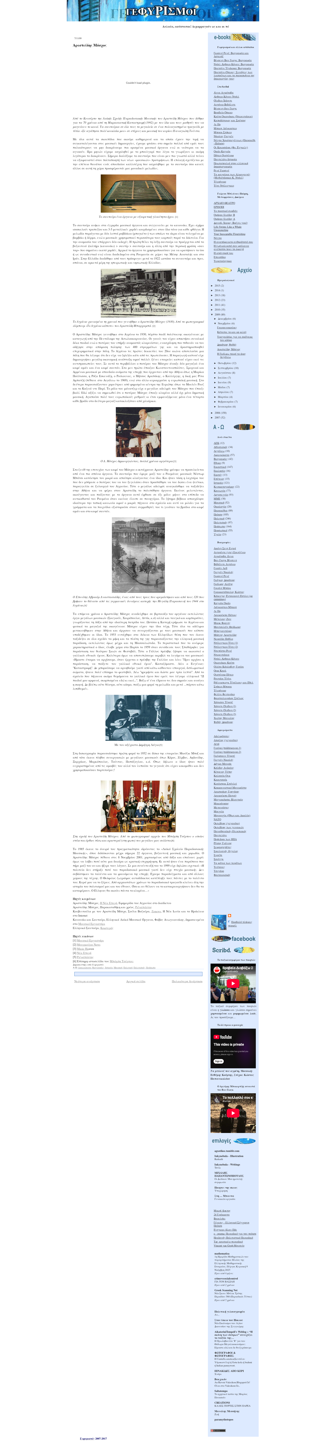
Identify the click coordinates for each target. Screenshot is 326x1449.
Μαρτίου (223, 397)
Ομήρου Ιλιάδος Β (224, 215)
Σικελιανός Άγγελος (226, 851)
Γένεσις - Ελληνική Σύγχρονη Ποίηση (231, 1224)
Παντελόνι (220, 835)
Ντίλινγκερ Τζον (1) (226, 643)
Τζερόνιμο (220, 181)
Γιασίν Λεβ (220, 568)
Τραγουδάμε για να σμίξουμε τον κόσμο (235, 338)
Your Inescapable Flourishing (229, 234)
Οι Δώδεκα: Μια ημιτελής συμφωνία (229, 1180)
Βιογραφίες (98, 967)
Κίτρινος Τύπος (223, 771)
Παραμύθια (221, 510)
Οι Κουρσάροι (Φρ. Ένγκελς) (231, 147)
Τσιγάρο (219, 871)
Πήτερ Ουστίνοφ (224, 155)
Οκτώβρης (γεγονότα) (227, 823)
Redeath (219, 1159)
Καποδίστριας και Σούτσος (230, 120)
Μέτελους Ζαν (222, 619)
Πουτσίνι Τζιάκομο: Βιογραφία (232, 68)
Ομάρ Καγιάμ (222, 151)
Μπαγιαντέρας (223, 631)
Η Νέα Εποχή (108, 903)
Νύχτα (218, 238)
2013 (218, 295)
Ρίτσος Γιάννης (223, 843)
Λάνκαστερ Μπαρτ (225, 607)
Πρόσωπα (150, 967)
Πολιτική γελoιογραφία (230, 1311)
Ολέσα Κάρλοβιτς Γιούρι (229, 666)
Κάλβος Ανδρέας (224, 767)
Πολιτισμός (139, 967)
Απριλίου (224, 392)
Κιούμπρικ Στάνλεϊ (225, 783)
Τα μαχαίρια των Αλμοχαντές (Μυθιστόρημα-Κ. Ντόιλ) (232, 176)
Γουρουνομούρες (227, 327)
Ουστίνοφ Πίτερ (223, 674)
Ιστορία (109, 967)
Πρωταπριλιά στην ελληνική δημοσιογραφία (231, 164)
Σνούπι (218, 855)
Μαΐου (222, 387)
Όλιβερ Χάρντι (223, 100)
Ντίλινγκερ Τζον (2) (226, 647)
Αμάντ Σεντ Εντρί (225, 548)
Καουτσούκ (220, 779)
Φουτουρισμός (222, 875)
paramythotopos (224, 1419)
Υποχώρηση (221, 1190)
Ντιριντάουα (221, 654)
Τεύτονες (219, 867)
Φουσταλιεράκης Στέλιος (229, 698)
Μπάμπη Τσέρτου (121, 961)
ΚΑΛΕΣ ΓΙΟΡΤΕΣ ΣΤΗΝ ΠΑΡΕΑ (233, 1405)
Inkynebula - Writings (227, 1164)
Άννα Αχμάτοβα (224, 92)
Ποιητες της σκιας (226, 1187)
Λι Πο (217, 124)
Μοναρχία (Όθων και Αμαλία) (232, 815)
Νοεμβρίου (224, 323)
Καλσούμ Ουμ (222, 775)
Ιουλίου (223, 377)
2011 (218, 305)
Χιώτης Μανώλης (224, 718)
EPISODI (219, 207)
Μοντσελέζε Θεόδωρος (227, 627)
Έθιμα (217, 463)
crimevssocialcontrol (226, 1278)
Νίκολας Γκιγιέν (223, 136)
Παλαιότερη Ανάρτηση (187, 981)
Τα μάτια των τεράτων (228, 863)
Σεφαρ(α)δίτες (222, 847)
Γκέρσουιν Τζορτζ (224, 756)
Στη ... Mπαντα (224, 1196)
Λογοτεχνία (221, 494)
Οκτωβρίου (225, 363)
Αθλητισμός (221, 447)
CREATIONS (222, 1403)
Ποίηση (218, 514)
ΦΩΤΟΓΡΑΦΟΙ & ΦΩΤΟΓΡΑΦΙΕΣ (225, 1354)
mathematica (222, 1253)
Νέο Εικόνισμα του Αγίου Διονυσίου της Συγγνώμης (229, 1324)
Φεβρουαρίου (226, 401)
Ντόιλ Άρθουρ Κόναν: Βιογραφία (234, 64)
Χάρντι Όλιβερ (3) (225, 714)
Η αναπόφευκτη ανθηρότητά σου (233, 242)
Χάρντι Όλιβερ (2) (225, 710)
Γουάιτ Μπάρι (222, 588)
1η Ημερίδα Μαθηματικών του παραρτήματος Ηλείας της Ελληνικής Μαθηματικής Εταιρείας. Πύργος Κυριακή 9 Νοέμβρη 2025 (231, 1263)
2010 (218, 309)
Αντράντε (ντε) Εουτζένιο (229, 552)
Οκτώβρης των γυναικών (229, 827)
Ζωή (217, 1414)
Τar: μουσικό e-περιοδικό (228, 1241)
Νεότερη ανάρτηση (87, 981)
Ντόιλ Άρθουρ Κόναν (226, 658)
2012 (218, 300)
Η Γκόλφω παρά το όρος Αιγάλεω (231, 355)
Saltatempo (221, 1391)
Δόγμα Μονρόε (223, 764)
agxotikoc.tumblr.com (227, 1151)
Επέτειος (219, 478)
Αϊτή (216, 744)
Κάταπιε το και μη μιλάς (232, 332)
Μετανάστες (221, 807)
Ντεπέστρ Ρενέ (223, 650)
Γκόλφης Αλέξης (223, 584)
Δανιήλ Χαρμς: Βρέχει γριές (231, 223)
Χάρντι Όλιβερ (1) (225, 706)
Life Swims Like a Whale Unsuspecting (227, 228)
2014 (218, 290)
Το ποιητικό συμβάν (226, 211)
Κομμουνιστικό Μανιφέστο (230, 787)
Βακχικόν (221, 1379)
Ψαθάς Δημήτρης (223, 722)
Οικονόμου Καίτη (224, 662)
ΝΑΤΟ (217, 819)
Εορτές (218, 475)
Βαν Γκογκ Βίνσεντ (225, 560)
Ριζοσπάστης (143, 907)
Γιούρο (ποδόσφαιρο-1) (227, 748)
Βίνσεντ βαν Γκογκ (225, 108)
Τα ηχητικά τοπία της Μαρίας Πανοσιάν (231, 1395)
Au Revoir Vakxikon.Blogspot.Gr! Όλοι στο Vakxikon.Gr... (232, 1384)
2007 (218, 417)
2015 (218, 285)
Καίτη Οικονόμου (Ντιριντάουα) (233, 116)
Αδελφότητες (221, 736)
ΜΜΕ (217, 498)
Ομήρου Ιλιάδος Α (224, 219)
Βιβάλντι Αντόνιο (224, 564)
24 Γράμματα (222, 1214)
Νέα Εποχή (84, 953)
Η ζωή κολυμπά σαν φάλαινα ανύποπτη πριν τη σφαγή (231, 247)
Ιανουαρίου (225, 406)
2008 (218, 413)
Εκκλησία (219, 471)
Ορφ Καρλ (220, 670)
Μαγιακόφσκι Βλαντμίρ (228, 799)
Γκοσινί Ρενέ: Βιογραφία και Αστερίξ (231, 54)
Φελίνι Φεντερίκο (224, 694)
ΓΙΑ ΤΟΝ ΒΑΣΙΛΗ (225, 1281)
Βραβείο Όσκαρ (223, 112)
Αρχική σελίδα (135, 981)
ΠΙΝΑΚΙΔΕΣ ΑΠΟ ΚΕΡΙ (229, 1371)
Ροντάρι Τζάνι (222, 678)
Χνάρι (218, 1374)
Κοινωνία (219, 490)
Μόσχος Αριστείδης (225, 635)
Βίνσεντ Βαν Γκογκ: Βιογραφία (233, 60)
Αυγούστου (225, 372)
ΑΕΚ (216, 443)
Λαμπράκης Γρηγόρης (226, 791)
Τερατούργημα (223, 261)
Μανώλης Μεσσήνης (227, 1411)
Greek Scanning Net (226, 1290)
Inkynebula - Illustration (229, 1156)
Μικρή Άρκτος (222, 1210)
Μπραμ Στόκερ (223, 132)
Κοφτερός (107, 928)
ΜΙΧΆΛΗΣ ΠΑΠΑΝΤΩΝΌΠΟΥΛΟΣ (229, 1174)
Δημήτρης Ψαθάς (227, 344)
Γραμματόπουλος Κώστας (229, 592)
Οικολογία (220, 506)
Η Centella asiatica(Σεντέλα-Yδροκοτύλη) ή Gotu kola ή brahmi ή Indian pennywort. (233, 1362)
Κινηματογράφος (224, 486)
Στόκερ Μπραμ (223, 686)
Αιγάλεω (219, 451)
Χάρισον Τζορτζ (223, 702)
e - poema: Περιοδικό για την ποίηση (235, 1233)
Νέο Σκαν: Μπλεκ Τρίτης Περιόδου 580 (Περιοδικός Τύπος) (233, 1295)
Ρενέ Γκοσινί (221, 170)
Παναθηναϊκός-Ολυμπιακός (230, 831)
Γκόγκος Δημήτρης (224, 580)
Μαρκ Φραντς (222, 623)
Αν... (217, 1314)
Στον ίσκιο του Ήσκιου (229, 1320)
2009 (218, 314)
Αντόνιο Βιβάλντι (224, 104)
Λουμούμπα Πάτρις (225, 615)
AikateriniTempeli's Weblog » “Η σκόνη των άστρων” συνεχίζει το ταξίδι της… (234, 1335)
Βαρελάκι (219, 1218)
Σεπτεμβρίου (226, 368)
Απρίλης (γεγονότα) (226, 740)
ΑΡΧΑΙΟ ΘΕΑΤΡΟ (224, 203)
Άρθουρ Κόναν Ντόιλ (226, 96)
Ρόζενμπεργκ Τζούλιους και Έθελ (233, 682)
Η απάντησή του (223, 253)
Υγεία (217, 534)
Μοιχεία (219, 811)
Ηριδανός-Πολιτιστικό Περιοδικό (233, 1237)
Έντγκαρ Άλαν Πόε (225, 1229)
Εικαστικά (220, 467)
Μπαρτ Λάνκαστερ (225, 128)
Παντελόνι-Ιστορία (225, 159)
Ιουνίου (223, 382)
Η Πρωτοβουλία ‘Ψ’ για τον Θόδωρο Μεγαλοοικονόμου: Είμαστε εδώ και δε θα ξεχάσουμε (233, 1344)
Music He (82, 949)
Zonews (156, 911)
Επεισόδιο (220, 257)
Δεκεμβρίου (225, 318)
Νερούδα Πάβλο (223, 639)
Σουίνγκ (219, 859)
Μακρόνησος (221, 803)
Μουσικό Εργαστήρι (91, 924)
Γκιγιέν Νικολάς (223, 572)
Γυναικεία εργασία (225, 1199)
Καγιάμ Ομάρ (222, 603)
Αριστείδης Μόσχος (90, 45)
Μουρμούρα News (88, 944)
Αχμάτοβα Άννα (224, 556)
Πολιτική (127, 967)
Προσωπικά (220, 530)
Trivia (218, 1167)
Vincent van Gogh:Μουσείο (229, 1245)
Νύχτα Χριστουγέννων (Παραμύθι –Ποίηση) (234, 141)
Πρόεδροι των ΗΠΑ (225, 839)
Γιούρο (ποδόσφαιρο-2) (227, 752)
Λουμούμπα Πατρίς (225, 795)
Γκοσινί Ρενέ (221, 576)
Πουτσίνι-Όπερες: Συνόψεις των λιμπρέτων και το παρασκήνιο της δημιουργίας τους (234, 75)
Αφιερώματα (84, 967)
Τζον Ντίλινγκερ (224, 185)
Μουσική (118, 967)
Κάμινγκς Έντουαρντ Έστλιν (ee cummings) (233, 597)
